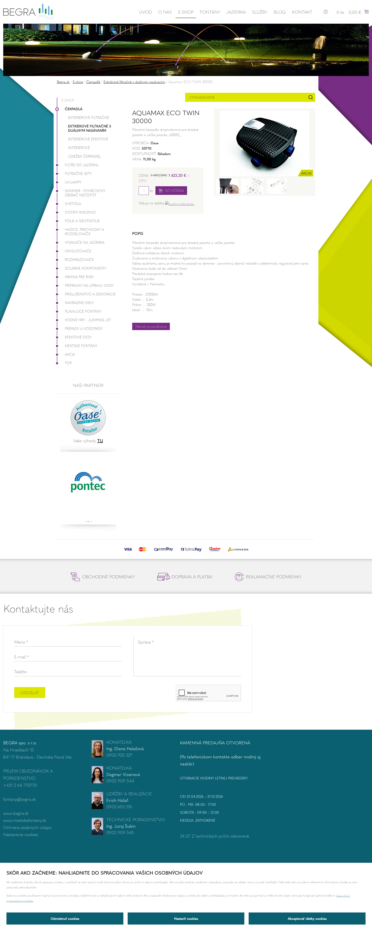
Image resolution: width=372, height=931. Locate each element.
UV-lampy (73, 182)
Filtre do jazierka (81, 164)
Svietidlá (73, 203)
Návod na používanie (151, 326)
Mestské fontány (81, 345)
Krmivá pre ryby (79, 276)
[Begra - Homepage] (28, 10)
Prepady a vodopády (84, 328)
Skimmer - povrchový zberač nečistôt (85, 192)
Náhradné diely (79, 302)
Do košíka (174, 190)
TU (100, 440)
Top (68, 362)
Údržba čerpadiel (84, 156)
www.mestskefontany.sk (24, 820)
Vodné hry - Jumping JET (88, 319)
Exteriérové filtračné (88, 117)
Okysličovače (78, 250)
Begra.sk (63, 81)
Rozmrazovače (79, 259)
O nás (165, 12)
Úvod (145, 12)
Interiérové (79, 147)
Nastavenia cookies (20, 834)
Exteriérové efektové (88, 139)
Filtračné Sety (78, 173)
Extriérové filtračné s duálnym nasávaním (134, 81)
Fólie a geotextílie (82, 220)
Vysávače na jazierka (84, 242)
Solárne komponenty (85, 268)
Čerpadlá (93, 81)
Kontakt (302, 12)
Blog (280, 12)
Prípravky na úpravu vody (89, 285)
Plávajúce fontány (83, 311)
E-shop (186, 12)
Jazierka (236, 12)
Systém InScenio (80, 212)
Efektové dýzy (78, 337)
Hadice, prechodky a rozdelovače (84, 231)
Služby (259, 12)
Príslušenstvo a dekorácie (90, 294)
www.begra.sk (15, 813)
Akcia (70, 354)
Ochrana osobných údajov (27, 827)
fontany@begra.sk (19, 799)
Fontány (210, 12)
